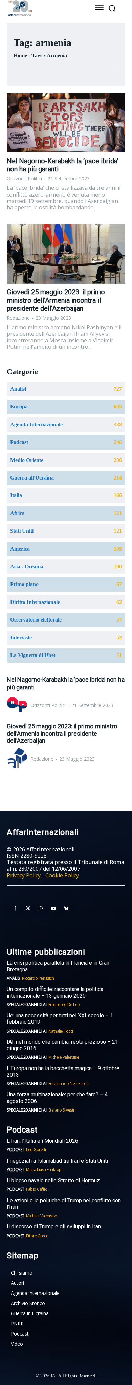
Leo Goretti (36, 1150)
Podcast (15, 1150)
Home (20, 55)
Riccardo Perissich (38, 978)
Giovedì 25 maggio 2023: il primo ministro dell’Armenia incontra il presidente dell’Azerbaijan (56, 300)
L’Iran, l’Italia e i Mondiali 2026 (42, 1141)
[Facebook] (15, 908)
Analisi (13, 978)
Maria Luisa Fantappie (45, 1170)
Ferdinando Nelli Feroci (68, 1083)
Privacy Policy (24, 875)
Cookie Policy (62, 875)
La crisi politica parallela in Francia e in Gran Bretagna (58, 966)
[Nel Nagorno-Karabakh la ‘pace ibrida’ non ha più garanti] (66, 122)
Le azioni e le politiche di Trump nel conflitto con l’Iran (64, 1203)
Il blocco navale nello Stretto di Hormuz (53, 1180)
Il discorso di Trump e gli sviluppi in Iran (54, 1226)
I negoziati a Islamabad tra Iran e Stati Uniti (57, 1161)
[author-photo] (18, 705)
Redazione (18, 317)
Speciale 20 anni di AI (26, 1004)
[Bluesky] (66, 908)
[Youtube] (53, 908)
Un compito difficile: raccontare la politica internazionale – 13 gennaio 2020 (55, 992)
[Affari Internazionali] (43, 8)
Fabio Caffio (36, 1189)
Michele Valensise (63, 1057)
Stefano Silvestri (62, 1110)
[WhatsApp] (40, 908)
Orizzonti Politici (24, 178)
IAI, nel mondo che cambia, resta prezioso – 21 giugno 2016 (62, 1045)
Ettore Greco (37, 1236)
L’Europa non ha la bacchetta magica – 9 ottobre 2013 (63, 1071)
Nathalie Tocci (60, 1031)
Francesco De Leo (64, 1004)
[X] (27, 908)
